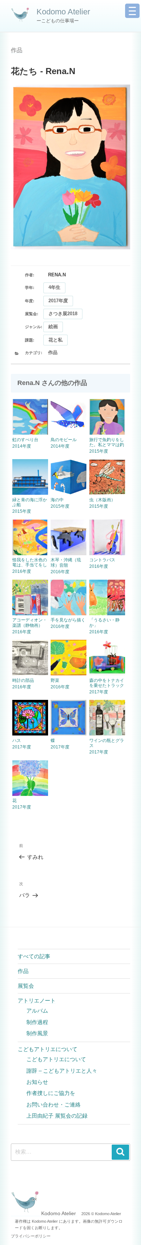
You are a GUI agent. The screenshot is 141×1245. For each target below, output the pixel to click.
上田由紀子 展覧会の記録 (56, 1116)
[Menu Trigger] (132, 11)
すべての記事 (34, 956)
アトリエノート (37, 1000)
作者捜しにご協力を (50, 1093)
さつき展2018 (62, 313)
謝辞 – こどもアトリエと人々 (61, 1071)
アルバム (37, 1011)
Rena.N (57, 274)
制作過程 (37, 1022)
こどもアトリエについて (47, 1049)
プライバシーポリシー (31, 1236)
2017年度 (58, 300)
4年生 (54, 287)
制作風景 (37, 1033)
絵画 (53, 326)
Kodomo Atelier (63, 11)
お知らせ (37, 1082)
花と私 (55, 340)
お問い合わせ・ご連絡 (53, 1104)
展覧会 (26, 986)
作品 (16, 50)
